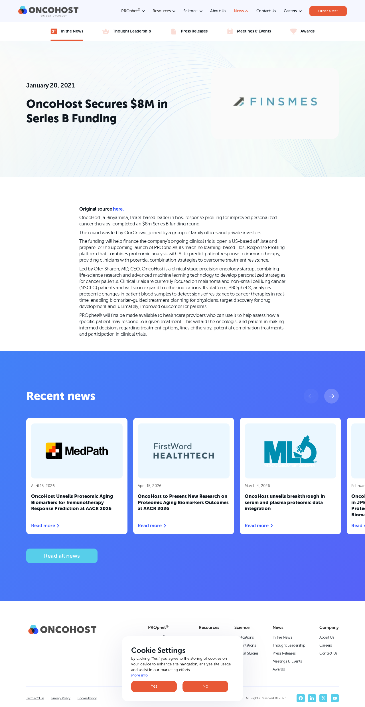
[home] (48, 11)
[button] (311, 396)
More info (139, 675)
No (205, 686)
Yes (154, 686)
